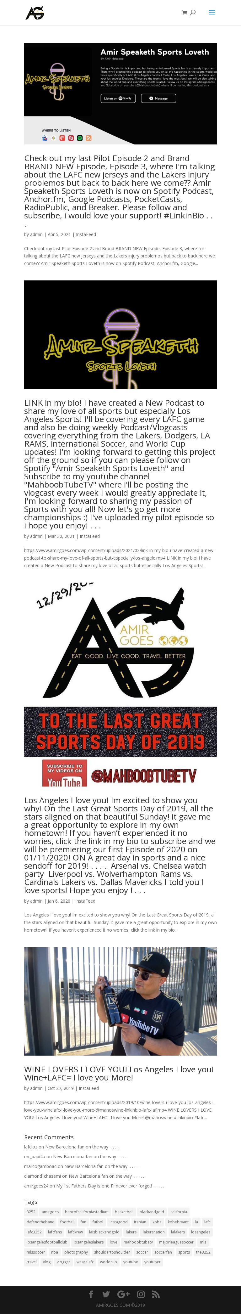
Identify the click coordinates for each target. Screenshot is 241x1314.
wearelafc (85, 1262)
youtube (130, 1262)
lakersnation (154, 1232)
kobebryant (178, 1222)
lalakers (178, 1232)
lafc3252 (34, 1232)
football (67, 1222)
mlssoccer (36, 1252)
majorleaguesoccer (176, 1242)
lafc (207, 1222)
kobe (157, 1222)
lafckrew (75, 1232)
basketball (124, 1212)
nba (54, 1252)
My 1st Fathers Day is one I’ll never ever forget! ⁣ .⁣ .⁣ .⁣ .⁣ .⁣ (110, 1186)
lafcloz (30, 1147)
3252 (31, 1212)
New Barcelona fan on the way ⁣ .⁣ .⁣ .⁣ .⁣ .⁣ (82, 1147)
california (178, 1212)
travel (32, 1262)
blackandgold (152, 1212)
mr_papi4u (34, 1156)
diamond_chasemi (42, 1176)
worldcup (108, 1262)
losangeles (200, 1232)
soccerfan (163, 1252)
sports (184, 1252)
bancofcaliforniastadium (87, 1212)
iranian (140, 1222)
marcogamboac (40, 1166)
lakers (131, 1232)
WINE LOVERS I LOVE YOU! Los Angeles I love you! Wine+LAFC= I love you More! (119, 1073)
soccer (142, 1252)
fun (83, 1222)
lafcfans (55, 1232)
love (113, 1242)
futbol (98, 1222)
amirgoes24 (36, 1186)
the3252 (203, 1252)
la (196, 1222)
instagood (119, 1222)
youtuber (152, 1262)
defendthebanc (40, 1222)
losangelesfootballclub (47, 1242)
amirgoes (50, 1212)
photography (76, 1252)
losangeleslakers (89, 1242)
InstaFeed (86, 234)
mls (203, 1242)
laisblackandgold (104, 1232)
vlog (47, 1262)
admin (36, 234)
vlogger (63, 1262)
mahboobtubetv (138, 1242)
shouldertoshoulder (112, 1252)
